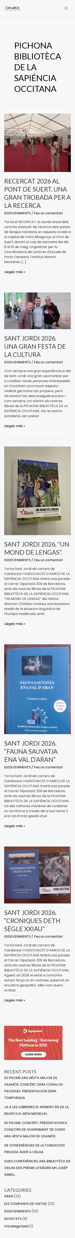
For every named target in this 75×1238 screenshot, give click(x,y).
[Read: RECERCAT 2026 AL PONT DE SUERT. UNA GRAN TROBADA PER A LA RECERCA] (37, 142)
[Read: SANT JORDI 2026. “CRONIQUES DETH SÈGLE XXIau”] (37, 874)
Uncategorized (16, 1226)
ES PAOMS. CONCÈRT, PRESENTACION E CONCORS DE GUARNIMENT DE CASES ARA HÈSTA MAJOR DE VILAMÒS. (35, 1129)
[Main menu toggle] (66, 8)
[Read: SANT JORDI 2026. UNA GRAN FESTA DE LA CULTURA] (37, 310)
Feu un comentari (48, 213)
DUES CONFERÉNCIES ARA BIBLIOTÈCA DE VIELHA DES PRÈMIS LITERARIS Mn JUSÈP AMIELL (37, 1168)
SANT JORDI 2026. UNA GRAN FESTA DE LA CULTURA (35, 346)
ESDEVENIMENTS (17, 213)
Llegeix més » (14, 272)
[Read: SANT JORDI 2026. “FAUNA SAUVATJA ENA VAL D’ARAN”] (37, 689)
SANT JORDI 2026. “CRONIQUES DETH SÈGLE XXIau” (32, 920)
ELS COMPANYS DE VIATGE (25, 1203)
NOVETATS (13, 1218)
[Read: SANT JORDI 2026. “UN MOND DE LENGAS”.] (37, 490)
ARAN (8, 1196)
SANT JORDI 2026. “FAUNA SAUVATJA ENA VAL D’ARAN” (31, 751)
